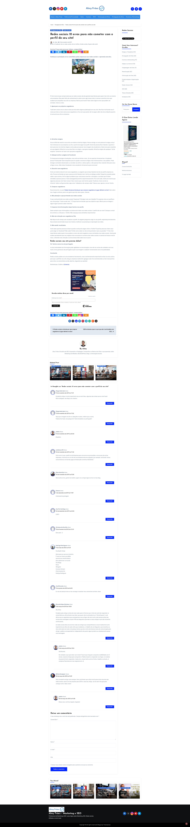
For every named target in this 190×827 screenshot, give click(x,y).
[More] (86, 52)
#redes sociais (84, 44)
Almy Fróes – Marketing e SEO (65, 813)
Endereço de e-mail (57, 298)
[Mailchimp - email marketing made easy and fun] (87, 307)
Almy (56, 42)
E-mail (53, 749)
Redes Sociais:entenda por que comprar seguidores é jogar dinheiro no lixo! (87, 190)
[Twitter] (58, 52)
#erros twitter (75, 44)
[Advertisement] (83, 84)
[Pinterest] (69, 52)
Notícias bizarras (127, 170)
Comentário (54, 719)
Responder (110, 403)
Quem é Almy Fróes (56, 17)
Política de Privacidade (71, 17)
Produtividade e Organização (130, 79)
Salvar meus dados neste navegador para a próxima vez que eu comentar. (72, 765)
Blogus (100, 825)
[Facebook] (53, 52)
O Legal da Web (126, 174)
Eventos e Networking (132, 17)
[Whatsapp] (75, 52)
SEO (94, 17)
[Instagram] (80, 52)
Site (52, 757)
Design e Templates (127, 52)
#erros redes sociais (66, 44)
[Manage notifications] (186, 824)
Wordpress (125, 97)
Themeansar (106, 825)
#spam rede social (93, 44)
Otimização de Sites (104, 17)
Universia (66, 264)
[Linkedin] (64, 52)
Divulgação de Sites (118, 17)
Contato (88, 17)
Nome (53, 742)
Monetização (125, 71)
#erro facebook (56, 44)
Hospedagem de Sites (128, 67)
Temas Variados (126, 93)
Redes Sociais (67, 30)
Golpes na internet (127, 63)
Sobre (82, 17)
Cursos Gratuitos (127, 166)
